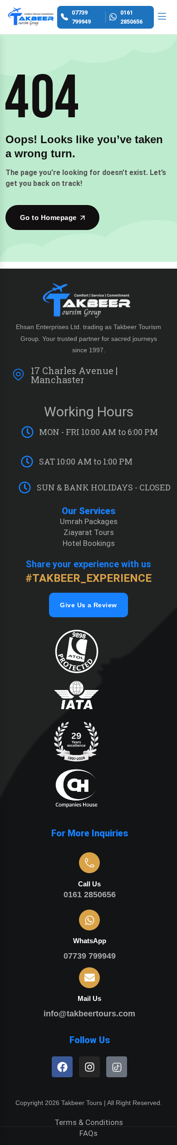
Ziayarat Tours (89, 532)
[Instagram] (89, 1066)
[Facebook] (62, 1066)
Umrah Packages (89, 521)
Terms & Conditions (88, 1122)
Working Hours (88, 412)
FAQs (88, 1133)
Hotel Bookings (89, 543)
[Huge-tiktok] (116, 1066)
